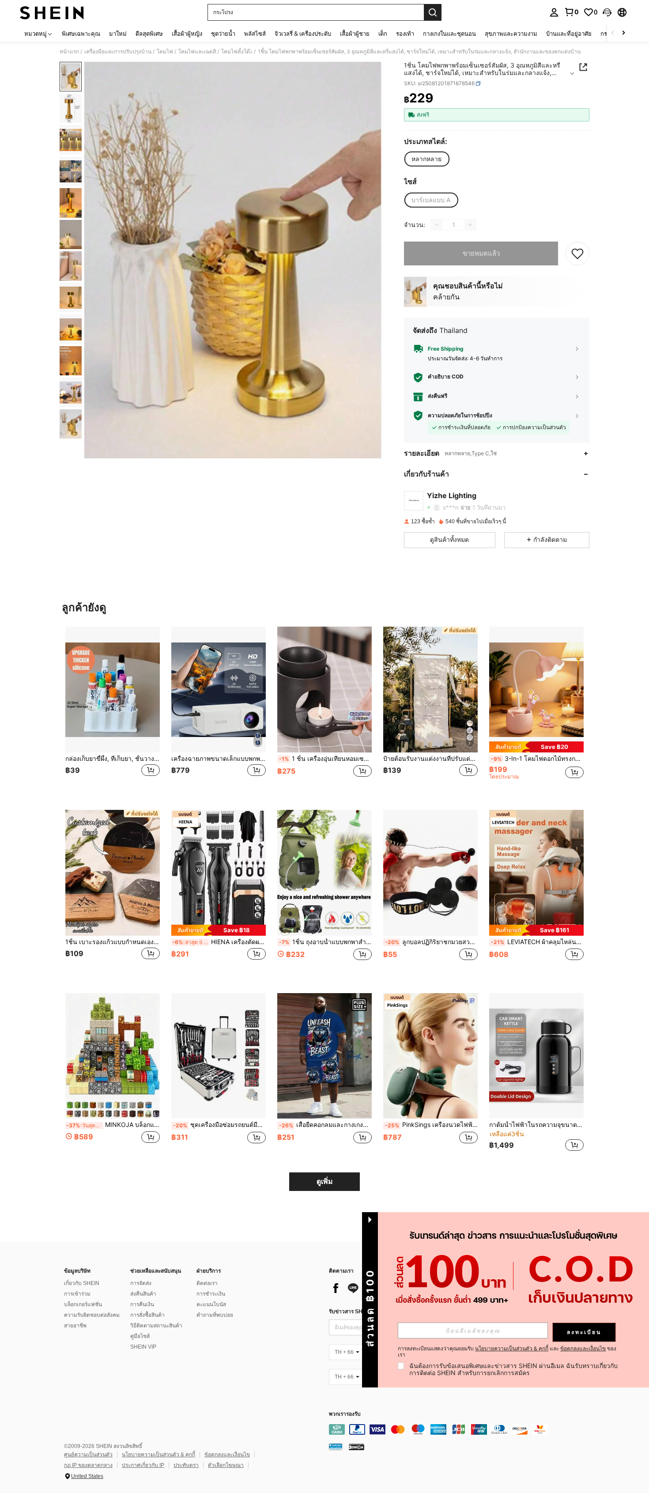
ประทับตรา (186, 1465)
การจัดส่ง (140, 1283)
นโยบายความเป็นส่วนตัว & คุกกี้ (158, 1454)
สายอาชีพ (75, 1326)
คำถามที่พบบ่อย (214, 1315)
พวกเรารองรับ (345, 1414)
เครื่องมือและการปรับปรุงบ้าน (117, 52)
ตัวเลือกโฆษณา (226, 1465)
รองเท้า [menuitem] (405, 33)
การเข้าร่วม (77, 1294)
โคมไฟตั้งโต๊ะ (237, 52)
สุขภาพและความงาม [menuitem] (511, 33)
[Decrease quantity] (436, 224)
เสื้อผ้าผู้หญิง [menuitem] (187, 33)
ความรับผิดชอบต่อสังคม (92, 1315)
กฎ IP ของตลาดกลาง (88, 1465)
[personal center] (554, 12)
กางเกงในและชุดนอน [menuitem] (449, 33)
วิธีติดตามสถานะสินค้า (156, 1326)
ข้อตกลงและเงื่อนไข (227, 1454)
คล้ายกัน (446, 297)
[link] (571, 12)
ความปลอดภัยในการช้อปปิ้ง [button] (460, 415)
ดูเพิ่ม (325, 1181)
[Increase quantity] (470, 224)
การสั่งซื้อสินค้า (147, 1315)
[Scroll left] (613, 33)
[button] (607, 12)
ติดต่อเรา (207, 1283)
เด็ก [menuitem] (382, 33)
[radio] (426, 158)
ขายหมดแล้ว (481, 253)
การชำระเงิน (210, 1294)
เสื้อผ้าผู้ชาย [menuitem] (355, 33)
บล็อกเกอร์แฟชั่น (83, 1304)
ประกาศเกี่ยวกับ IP (143, 1465)
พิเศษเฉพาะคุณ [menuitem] (81, 33)
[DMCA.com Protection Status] (356, 1446)
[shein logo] (52, 12)
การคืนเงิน (142, 1304)
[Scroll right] (623, 33)
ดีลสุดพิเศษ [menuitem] (149, 33)
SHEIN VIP (143, 1347)
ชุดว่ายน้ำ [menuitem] (223, 33)
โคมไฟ (165, 52)
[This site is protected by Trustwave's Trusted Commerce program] (335, 1446)
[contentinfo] (461, 1429)
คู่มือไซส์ (140, 1336)
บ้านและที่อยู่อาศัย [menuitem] (569, 33)
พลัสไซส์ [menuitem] (255, 33)
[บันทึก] (577, 253)
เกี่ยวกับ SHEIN (81, 1283)
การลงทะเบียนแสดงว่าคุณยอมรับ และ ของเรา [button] (507, 1352)
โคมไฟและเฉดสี (197, 52)
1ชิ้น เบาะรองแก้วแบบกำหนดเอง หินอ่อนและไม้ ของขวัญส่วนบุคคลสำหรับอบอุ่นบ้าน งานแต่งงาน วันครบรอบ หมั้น (112, 941)
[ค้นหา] (432, 12)
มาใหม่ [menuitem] (118, 33)
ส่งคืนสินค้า (143, 1294)
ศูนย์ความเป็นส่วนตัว (88, 1454)
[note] (536, 746)
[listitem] (112, 711)
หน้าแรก (69, 52)
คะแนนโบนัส (211, 1304)
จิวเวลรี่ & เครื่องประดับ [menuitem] (303, 33)
